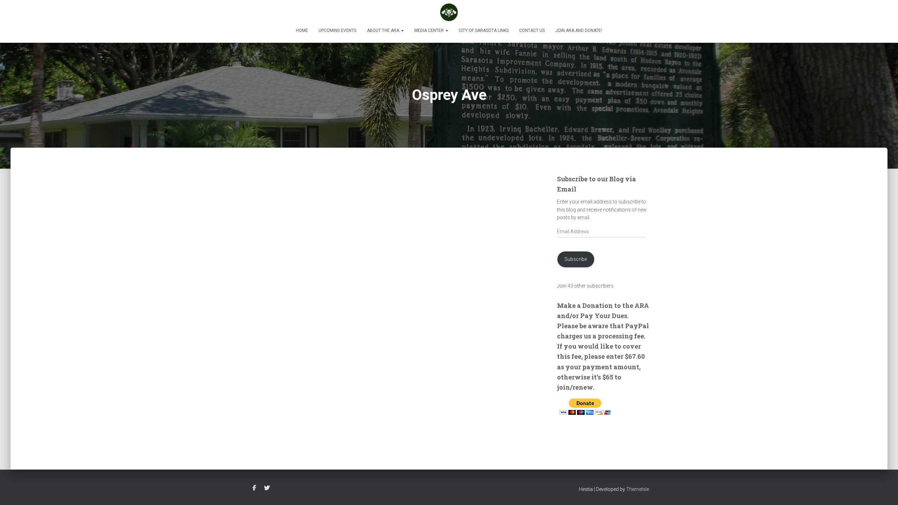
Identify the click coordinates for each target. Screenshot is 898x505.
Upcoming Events (337, 30)
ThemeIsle (637, 489)
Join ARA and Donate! (578, 30)
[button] (402, 30)
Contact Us (532, 30)
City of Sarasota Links (484, 30)
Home (302, 30)
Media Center (429, 30)
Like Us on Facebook (254, 488)
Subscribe (575, 259)
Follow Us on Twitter (267, 488)
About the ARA (383, 30)
